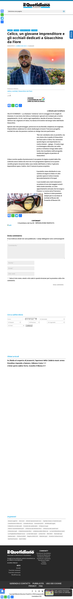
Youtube (43, 564)
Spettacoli (12, 539)
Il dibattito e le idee (15, 526)
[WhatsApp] (2, 14)
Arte (21, 521)
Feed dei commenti (14, 572)
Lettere (42, 533)
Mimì (49, 533)
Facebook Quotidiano (43, 553)
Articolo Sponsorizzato (33, 521)
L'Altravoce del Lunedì (50, 528)
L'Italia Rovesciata (25, 531)
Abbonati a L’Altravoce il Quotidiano (19, 555)
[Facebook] (2, 11)
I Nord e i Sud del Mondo (16, 528)
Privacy (32, 586)
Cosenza (16, 30)
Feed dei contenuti (14, 570)
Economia (39, 523)
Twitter (43, 562)
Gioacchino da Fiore (25, 91)
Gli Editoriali (50, 523)
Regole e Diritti (32, 536)
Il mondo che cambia (30, 526)
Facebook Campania (43, 558)
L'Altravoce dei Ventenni (33, 528)
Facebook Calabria (43, 557)
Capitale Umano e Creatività (52, 521)
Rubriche (43, 536)
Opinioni (11, 536)
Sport (22, 539)
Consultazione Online (15, 523)
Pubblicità (38, 583)
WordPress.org (15, 575)
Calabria (10, 30)
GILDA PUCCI (11, 46)
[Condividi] (2, 22)
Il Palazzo (43, 526)
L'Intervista (12, 531)
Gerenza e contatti (20, 583)
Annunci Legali (12, 521)
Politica (21, 536)
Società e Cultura (25, 30)
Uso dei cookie (53, 583)
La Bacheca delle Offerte (40, 531)
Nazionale (58, 533)
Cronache (28, 523)
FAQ (41, 586)
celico (9, 91)
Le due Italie (32, 533)
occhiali (15, 91)
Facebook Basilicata (43, 555)
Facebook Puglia (43, 560)
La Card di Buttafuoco (57, 531)
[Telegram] (2, 18)
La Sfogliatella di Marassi (16, 533)
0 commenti (31, 46)
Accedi (18, 568)
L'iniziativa (34, 30)
